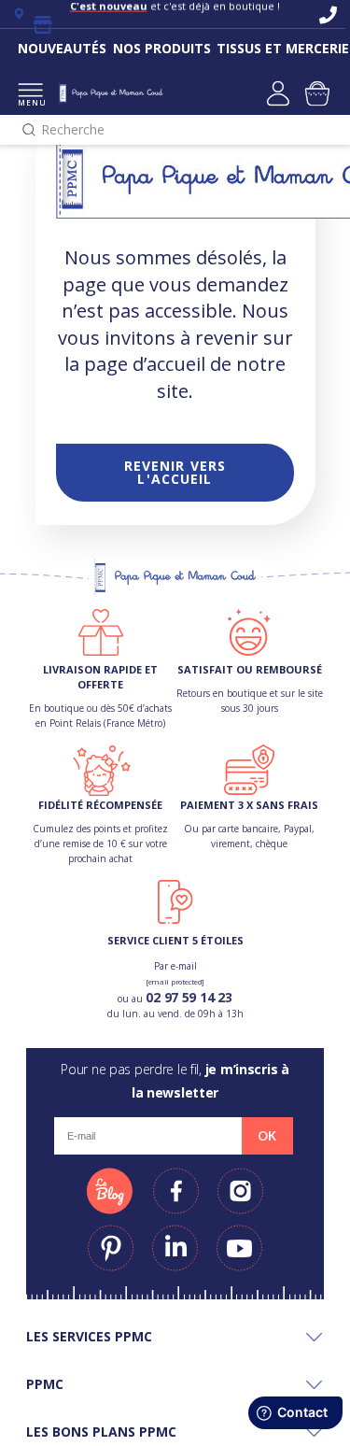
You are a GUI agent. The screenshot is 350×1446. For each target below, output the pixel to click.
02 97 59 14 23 (188, 997)
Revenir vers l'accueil (175, 472)
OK (267, 1135)
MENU (30, 102)
